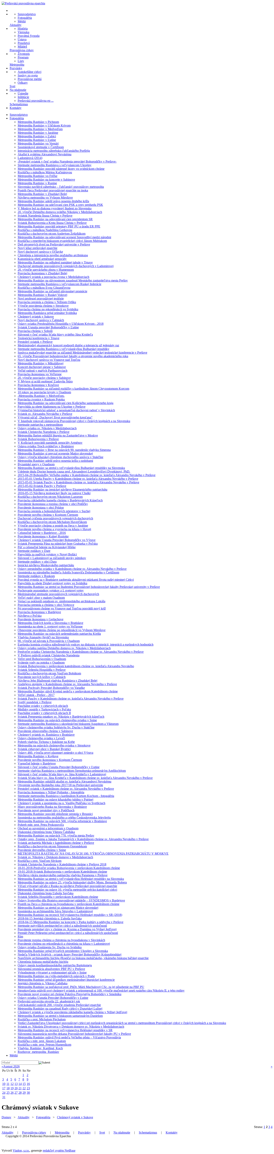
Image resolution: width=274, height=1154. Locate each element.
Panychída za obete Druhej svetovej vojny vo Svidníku (52, 583)
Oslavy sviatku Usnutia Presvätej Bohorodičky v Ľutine (53, 997)
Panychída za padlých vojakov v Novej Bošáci (47, 554)
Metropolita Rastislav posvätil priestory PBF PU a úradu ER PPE (59, 226)
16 (28, 1084)
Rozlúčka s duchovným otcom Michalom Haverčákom (52, 522)
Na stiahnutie (18, 90)
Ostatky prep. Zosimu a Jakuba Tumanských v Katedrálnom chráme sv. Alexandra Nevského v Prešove (83, 839)
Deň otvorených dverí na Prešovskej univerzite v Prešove (54, 244)
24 (3, 1092)
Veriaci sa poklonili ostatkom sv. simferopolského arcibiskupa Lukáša (61, 601)
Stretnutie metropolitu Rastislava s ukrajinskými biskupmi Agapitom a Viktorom (68, 723)
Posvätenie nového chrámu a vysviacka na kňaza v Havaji (54, 529)
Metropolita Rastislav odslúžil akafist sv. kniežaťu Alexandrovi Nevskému (64, 781)
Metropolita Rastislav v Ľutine (37, 140)
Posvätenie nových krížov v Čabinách (42, 677)
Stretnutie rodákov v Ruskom (36, 576)
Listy (21, 61)
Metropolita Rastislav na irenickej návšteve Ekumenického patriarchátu (62, 489)
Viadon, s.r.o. (21, 1150)
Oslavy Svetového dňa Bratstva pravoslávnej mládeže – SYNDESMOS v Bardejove (71, 900)
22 (24, 1088)
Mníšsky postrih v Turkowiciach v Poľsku (44, 709)
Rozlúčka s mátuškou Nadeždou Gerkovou (45, 230)
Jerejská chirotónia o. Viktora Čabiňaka (42, 983)
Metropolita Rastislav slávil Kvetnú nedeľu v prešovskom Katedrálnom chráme (68, 691)
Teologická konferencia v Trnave (38, 338)
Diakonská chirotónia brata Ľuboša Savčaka (45, 893)
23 (28, 1088)
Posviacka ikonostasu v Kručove (38, 385)
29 (24, 1092)
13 (16, 1084)
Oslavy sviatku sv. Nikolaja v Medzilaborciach (47, 428)
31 (3, 1097)
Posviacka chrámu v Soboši (35, 331)
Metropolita (17, 64)
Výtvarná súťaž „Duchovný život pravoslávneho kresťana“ (55, 417)
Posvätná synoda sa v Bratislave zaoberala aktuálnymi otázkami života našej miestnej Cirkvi (76, 579)
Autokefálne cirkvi (29, 71)
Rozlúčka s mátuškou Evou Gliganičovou (44, 287)
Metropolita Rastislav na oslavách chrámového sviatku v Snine (57, 720)
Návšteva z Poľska (30, 615)
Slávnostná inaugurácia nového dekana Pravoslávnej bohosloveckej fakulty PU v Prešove (74, 1033)
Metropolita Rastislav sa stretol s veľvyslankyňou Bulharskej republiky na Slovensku (71, 468)
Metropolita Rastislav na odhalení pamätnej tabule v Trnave (55, 262)
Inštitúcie (23, 97)
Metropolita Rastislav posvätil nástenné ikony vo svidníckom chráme (61, 168)
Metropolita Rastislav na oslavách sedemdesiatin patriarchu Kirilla (59, 633)
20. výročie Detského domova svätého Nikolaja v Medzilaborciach (60, 212)
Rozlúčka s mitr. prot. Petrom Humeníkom (44, 1044)
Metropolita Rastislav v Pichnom (38, 122)
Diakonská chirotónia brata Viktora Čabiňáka (46, 832)
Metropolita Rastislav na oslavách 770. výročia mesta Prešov (56, 835)
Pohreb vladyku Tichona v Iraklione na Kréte (46, 742)
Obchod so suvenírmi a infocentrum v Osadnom (48, 828)
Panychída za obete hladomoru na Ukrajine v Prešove (51, 406)
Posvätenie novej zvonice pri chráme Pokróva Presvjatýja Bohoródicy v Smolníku (69, 994)
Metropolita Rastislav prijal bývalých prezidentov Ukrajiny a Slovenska (63, 951)
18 (8, 1088)
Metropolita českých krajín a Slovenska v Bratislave (50, 623)
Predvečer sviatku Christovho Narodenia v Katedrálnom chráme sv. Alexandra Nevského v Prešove (81, 651)
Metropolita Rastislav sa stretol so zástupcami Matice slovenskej (58, 907)
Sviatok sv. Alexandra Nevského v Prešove (45, 414)
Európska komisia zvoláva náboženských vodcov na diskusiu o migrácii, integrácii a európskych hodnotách (85, 644)
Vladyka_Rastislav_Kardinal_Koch (40, 1048)
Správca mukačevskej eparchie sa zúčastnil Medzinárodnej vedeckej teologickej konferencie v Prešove (82, 352)
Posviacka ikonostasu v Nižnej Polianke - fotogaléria (51, 792)
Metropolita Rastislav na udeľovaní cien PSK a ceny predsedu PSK (60, 204)
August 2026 (11, 1066)
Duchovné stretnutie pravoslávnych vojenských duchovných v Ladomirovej (66, 266)
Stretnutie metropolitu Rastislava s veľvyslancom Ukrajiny (54, 165)
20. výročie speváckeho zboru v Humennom (46, 269)
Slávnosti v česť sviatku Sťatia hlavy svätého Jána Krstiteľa (55, 334)
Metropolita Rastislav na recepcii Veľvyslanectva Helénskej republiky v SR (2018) (70, 915)
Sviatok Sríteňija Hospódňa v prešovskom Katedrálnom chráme (58, 896)
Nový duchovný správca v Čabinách (41, 320)
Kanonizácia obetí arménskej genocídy (42, 259)
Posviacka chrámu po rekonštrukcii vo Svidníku (48, 309)
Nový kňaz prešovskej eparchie (37, 248)
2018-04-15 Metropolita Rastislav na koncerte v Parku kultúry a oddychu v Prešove (70, 922)
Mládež (22, 46)
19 (12, 1088)
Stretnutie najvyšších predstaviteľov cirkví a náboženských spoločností (62, 925)
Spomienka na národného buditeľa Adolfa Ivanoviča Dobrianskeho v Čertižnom (68, 572)
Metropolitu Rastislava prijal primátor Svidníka (47, 313)
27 (16, 1092)
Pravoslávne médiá (30, 79)
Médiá (22, 21)
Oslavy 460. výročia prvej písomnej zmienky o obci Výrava (55, 752)
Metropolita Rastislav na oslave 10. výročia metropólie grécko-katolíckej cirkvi (67, 889)
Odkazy (23, 82)
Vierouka (23, 32)
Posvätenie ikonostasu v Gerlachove (40, 619)
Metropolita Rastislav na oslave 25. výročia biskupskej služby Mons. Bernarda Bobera (72, 882)
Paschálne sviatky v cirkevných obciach (43, 705)
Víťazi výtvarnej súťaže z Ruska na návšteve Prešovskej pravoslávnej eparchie (67, 886)
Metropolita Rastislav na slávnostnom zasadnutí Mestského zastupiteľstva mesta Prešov (73, 280)
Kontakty (15, 108)
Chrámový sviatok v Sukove (36, 316)
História (23, 28)
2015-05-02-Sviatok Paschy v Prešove (42, 486)
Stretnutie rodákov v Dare (34, 550)
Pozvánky (16, 68)
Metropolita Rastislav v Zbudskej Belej (42, 194)
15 (24, 1084)
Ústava (22, 39)
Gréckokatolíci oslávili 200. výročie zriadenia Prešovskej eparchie (59, 1005)
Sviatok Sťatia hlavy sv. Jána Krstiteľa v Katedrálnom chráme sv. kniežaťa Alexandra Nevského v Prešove (85, 778)
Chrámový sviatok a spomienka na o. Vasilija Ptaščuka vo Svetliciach (61, 803)
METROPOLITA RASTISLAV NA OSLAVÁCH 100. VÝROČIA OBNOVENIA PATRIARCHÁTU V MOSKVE (93, 853)
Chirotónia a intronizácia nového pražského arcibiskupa (53, 255)
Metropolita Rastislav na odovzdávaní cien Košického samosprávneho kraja (65, 403)
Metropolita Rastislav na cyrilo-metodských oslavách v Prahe (56, 976)
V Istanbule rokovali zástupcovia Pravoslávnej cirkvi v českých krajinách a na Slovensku (74, 421)
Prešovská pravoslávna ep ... (36, 100)
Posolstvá (24, 43)
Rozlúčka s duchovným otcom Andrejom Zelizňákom (51, 233)
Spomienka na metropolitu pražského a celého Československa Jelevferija (64, 817)
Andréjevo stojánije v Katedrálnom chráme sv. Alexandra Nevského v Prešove (67, 684)
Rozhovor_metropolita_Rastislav (38, 1051)
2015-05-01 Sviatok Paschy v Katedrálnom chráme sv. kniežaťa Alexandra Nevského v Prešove (78, 482)
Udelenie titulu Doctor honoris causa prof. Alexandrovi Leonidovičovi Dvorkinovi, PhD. (74, 471)
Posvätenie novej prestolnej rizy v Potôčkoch (46, 810)
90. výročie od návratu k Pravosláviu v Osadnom (49, 641)
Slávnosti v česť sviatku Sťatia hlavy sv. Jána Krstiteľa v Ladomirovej (62, 774)
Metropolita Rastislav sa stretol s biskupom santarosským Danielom (60, 1015)
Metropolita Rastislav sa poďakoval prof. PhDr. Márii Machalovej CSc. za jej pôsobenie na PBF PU (81, 987)
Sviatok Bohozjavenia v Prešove (38, 439)
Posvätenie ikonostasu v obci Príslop (41, 507)
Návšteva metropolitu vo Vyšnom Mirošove (45, 197)
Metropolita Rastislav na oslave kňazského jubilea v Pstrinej (55, 799)
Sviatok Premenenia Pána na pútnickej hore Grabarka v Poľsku (58, 543)
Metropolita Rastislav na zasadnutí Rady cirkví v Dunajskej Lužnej (60, 1008)
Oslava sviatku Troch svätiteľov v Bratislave (46, 446)
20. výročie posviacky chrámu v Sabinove (44, 377)
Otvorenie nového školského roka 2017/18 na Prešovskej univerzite (60, 785)
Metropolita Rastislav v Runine (37, 183)
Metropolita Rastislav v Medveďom (40, 129)
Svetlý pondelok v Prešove (35, 702)
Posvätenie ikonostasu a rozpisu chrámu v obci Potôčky (53, 504)
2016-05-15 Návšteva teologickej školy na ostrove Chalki (54, 493)
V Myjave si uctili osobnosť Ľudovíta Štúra (45, 381)
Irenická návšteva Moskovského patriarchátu (46, 565)
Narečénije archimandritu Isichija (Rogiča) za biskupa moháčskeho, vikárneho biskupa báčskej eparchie (83, 958)
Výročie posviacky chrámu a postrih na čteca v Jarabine (53, 525)
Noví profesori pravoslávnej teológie (41, 298)
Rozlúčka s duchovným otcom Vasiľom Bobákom (49, 673)
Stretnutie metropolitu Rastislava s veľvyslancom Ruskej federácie (59, 284)
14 (20, 1084)
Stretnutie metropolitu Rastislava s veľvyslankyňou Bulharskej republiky (63, 349)
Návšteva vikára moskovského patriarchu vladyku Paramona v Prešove (63, 875)
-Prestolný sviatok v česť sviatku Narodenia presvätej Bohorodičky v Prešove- (67, 161)
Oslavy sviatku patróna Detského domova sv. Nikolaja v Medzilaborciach (64, 648)
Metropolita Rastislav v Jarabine (38, 132)
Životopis (24, 53)
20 (16, 1088)
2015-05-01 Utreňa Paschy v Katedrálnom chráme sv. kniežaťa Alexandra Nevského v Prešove (78, 478)
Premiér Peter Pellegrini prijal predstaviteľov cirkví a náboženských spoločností (68, 933)
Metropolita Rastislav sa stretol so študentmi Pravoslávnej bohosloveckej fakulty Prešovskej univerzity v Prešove (89, 587)
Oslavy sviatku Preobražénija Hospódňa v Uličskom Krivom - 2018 (61, 323)
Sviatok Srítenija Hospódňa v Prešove (42, 669)
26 (12, 1092)
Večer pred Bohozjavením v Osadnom (42, 659)
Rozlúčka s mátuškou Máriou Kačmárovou (45, 172)
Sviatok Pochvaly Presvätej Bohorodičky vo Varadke (51, 687)
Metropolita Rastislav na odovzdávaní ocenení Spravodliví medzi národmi (64, 237)
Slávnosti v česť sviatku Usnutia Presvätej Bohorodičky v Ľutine (58, 767)
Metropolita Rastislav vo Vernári (38, 143)
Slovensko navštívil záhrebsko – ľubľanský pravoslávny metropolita (61, 186)
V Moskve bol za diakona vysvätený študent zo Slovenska (54, 208)
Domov (6, 1117)
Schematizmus (19, 104)
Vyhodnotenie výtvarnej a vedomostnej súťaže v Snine (52, 972)
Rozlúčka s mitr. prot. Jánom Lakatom (42, 1041)
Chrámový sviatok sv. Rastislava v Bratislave (46, 734)
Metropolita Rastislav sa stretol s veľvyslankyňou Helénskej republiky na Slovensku (71, 878)
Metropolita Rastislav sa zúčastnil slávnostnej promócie (52, 291)
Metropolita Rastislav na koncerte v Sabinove (46, 179)
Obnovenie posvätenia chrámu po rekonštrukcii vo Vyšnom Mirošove (62, 630)
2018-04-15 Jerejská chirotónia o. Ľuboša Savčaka (50, 918)
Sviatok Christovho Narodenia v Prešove (43, 432)
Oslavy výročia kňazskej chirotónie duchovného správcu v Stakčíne (60, 457)
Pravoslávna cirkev (22, 50)
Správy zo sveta (28, 75)
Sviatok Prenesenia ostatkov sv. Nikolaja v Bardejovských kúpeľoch (61, 716)
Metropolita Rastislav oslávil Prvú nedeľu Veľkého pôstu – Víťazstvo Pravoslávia (69, 1037)
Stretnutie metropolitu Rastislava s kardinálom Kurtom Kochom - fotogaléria (66, 796)
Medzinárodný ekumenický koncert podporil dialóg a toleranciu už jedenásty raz (68, 345)
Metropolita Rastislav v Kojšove (38, 756)
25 (8, 1092)
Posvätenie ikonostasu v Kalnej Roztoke (43, 536)
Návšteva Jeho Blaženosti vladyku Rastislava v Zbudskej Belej (57, 680)
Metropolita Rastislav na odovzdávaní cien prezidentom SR (55, 219)
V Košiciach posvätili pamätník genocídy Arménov (50, 442)
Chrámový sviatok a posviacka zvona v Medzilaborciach (53, 277)
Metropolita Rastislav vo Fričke (37, 176)
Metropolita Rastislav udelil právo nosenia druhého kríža (53, 201)
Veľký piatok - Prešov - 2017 (36, 695)
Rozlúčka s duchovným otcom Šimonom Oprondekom (52, 846)
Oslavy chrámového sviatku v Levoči (41, 738)
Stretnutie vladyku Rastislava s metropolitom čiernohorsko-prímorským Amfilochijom (72, 770)
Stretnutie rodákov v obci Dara (37, 561)
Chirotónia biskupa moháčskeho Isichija (43, 961)
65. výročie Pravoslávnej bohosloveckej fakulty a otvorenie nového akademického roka (73, 356)
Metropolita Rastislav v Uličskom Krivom (44, 125)
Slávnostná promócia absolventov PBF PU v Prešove (51, 969)
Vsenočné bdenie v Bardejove (37, 763)
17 (3, 1088)
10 (3, 1084)
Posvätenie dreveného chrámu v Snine (42, 850)
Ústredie (23, 93)
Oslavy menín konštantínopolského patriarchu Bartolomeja (55, 965)
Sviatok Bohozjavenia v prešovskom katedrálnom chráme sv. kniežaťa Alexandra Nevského (76, 666)
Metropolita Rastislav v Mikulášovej (40, 363)
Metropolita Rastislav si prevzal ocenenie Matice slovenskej (55, 453)
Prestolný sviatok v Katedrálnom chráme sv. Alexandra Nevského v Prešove (66, 788)
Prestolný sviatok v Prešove (35, 341)
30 (28, 1092)
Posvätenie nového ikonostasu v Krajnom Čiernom (50, 760)
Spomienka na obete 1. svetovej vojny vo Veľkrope (50, 626)
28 (20, 1092)
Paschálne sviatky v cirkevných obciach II (44, 713)
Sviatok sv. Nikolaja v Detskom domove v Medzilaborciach (55, 857)
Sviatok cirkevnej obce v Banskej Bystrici (44, 749)
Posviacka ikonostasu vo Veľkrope (40, 374)
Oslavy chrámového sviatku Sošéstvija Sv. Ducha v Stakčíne (56, 727)
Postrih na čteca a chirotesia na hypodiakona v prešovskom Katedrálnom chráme (68, 904)
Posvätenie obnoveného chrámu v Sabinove (45, 731)
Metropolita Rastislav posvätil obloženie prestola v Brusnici (55, 814)
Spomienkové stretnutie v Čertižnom (41, 147)
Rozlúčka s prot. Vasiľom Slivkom (39, 860)
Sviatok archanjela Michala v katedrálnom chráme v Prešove (56, 842)
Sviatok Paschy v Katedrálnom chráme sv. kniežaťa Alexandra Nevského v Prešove (71, 698)
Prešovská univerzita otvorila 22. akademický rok (49, 1001)
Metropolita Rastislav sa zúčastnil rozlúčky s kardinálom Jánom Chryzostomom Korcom (73, 388)
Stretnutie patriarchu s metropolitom (40, 424)
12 (12, 1084)
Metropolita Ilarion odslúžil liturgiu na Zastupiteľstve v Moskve (58, 435)
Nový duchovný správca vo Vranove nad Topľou (49, 359)
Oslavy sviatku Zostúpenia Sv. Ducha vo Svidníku (50, 947)
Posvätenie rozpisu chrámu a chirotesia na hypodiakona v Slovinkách (61, 940)
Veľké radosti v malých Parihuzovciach (42, 370)
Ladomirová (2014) (30, 158)
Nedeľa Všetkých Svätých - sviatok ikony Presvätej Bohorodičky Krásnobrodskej (69, 954)
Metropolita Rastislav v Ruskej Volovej (42, 295)
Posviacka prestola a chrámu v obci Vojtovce (46, 605)
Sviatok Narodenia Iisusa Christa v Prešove (45, 215)
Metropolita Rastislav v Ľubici (37, 136)
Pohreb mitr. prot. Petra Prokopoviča (41, 824)
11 (7, 1084)
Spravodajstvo (27, 14)
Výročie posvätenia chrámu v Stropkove (43, 305)
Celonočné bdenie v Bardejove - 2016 (42, 532)
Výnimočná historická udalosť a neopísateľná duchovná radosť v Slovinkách (66, 410)
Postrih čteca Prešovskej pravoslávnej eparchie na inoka (53, 190)
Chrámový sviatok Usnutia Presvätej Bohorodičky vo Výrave (56, 540)
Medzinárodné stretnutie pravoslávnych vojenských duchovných (58, 594)
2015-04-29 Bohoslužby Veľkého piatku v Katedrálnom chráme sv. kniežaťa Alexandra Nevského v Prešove (86, 475)
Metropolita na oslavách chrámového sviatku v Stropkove (54, 745)
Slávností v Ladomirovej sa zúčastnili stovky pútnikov (52, 558)
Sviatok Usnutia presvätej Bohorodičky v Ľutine (48, 327)
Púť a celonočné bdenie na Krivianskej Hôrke (47, 547)
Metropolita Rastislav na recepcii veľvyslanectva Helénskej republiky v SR (65, 1030)
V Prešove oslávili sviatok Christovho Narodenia (48, 655)
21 (20, 1088)
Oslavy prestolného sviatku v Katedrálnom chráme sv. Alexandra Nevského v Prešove (72, 568)
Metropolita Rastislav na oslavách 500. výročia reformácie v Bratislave (62, 821)
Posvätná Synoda (29, 35)
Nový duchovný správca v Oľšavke (40, 251)
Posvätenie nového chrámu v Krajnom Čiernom (48, 514)
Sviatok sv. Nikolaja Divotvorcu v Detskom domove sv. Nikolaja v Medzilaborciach (71, 1026)
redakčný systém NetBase (59, 1150)
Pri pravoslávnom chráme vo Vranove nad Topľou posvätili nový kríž (62, 608)
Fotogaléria (25, 17)
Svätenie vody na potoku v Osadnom (41, 662)
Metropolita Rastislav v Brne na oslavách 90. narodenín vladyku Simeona (64, 450)
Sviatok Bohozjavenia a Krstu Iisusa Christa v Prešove (52, 222)
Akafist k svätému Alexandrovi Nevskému (44, 154)
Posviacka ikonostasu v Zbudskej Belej (42, 273)
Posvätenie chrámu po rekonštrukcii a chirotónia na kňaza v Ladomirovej (64, 943)
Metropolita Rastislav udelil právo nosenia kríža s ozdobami (55, 460)
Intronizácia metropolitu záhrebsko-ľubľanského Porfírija (54, 150)
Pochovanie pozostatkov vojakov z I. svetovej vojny (51, 590)
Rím (20, 936)
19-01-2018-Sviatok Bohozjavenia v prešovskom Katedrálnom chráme (62, 871)
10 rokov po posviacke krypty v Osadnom (44, 392)
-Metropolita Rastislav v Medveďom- (41, 395)
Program (23, 57)
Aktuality (15, 25)
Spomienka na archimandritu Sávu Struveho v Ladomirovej (55, 911)
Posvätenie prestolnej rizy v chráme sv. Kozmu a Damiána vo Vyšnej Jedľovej (67, 929)
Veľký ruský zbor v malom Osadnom (41, 597)
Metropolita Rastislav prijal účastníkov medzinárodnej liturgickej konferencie (66, 979)
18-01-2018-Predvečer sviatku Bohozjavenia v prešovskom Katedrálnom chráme (69, 868)
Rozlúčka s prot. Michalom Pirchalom (42, 1019)
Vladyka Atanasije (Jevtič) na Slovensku (43, 637)
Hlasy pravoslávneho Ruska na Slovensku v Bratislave (52, 806)
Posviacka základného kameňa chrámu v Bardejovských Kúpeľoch (60, 500)
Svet (12, 86)
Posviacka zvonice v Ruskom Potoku (41, 399)
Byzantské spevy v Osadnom (36, 464)
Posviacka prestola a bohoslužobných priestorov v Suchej (54, 511)
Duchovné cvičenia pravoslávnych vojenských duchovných (55, 518)
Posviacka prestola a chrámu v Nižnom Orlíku (47, 302)
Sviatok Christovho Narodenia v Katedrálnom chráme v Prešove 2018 (62, 864)
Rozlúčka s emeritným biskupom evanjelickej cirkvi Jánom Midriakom (62, 240)
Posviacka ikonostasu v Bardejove (39, 612)
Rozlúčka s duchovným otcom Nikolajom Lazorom (50, 496)
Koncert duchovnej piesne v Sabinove (42, 367)
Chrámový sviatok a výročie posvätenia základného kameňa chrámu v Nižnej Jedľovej (72, 1012)
